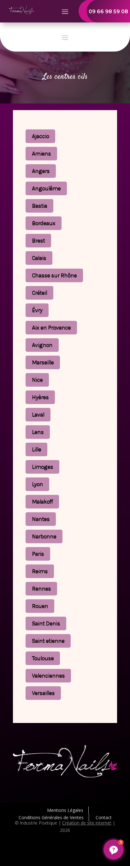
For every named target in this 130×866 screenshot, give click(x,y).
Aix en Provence (51, 327)
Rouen (40, 605)
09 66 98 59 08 (108, 12)
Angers (41, 170)
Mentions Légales (65, 810)
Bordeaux (43, 223)
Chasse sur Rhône (54, 275)
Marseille (43, 362)
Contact (104, 817)
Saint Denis (46, 623)
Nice (37, 379)
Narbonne (44, 536)
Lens (38, 431)
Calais (39, 257)
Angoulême (46, 188)
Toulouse (43, 658)
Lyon (37, 484)
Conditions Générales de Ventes (51, 817)
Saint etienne (48, 640)
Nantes (41, 518)
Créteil (39, 292)
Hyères (40, 397)
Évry (37, 310)
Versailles (43, 692)
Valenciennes (48, 675)
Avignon (42, 344)
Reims (40, 571)
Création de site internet (86, 823)
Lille (36, 449)
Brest (38, 240)
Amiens (41, 153)
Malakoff (42, 501)
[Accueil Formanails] (21, 12)
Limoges (42, 466)
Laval (38, 414)
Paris (38, 553)
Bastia (39, 205)
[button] (113, 849)
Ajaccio (40, 136)
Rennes (41, 588)
